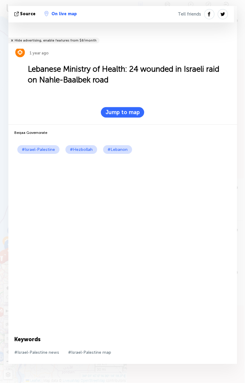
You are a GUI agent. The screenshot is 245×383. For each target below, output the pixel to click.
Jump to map (122, 112)
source (28, 13)
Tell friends (189, 14)
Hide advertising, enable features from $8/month (56, 40)
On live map (64, 13)
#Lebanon (118, 149)
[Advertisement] (122, 198)
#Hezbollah (81, 149)
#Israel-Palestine (38, 149)
